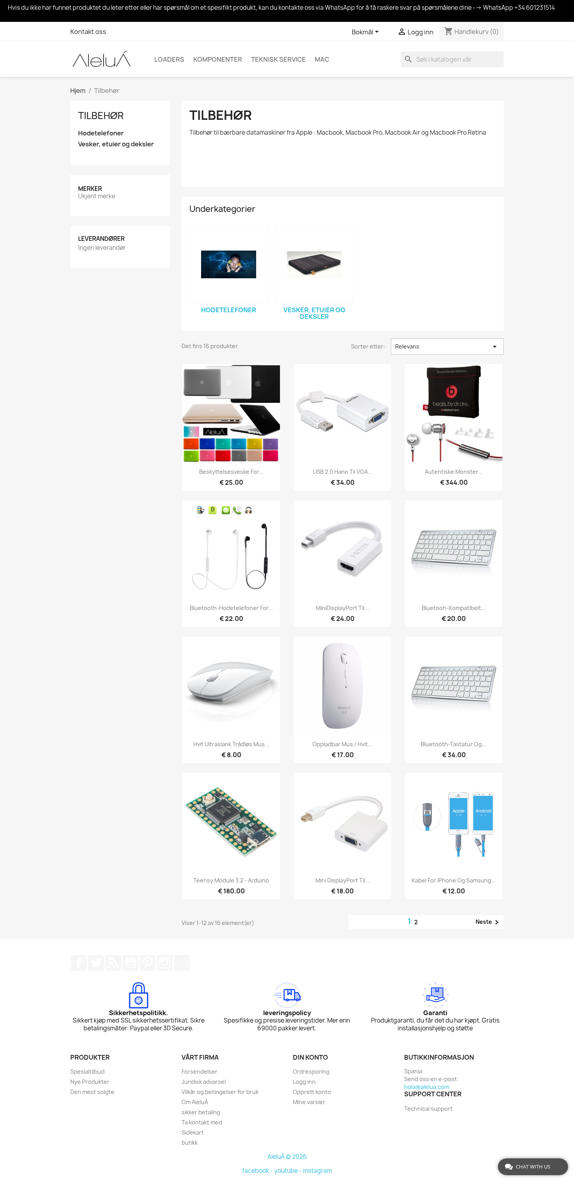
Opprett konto (312, 1092)
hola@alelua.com (426, 1086)
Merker (90, 189)
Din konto (310, 1057)
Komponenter (217, 59)
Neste (488, 922)
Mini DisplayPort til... (343, 880)
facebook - (258, 1171)
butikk (190, 1142)
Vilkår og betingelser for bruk (220, 1092)
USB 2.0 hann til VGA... (343, 471)
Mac (322, 59)
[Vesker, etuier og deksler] (314, 265)
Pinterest (147, 963)
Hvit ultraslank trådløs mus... (231, 744)
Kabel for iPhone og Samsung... (454, 880)
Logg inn (304, 1081)
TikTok (182, 963)
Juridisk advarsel (204, 1081)
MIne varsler (309, 1102)
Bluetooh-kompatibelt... (454, 608)
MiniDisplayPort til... (342, 608)
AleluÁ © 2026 (287, 1157)
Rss (113, 963)
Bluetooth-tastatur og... (454, 744)
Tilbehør (101, 115)
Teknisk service (278, 59)
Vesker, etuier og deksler (116, 144)
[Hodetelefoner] (228, 265)
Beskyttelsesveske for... (231, 471)
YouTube (130, 963)
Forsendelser (199, 1071)
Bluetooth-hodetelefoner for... (231, 608)
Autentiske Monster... (454, 471)
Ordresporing (311, 1071)
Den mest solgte (92, 1092)
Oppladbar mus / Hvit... (342, 744)
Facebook (79, 963)
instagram (317, 1171)
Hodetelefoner (101, 133)
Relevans (447, 346)
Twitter (96, 963)
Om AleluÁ (195, 1102)
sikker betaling (201, 1112)
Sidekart (193, 1132)
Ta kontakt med (202, 1122)
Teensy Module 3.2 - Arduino (231, 880)
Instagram (165, 963)
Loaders (169, 59)
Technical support (428, 1108)
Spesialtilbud (87, 1071)
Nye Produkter (89, 1081)
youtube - (288, 1171)
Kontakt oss (88, 31)
